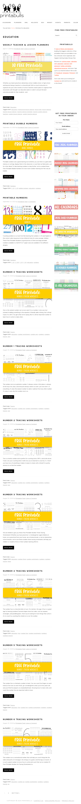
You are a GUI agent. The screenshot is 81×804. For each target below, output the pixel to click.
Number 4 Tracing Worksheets (23, 571)
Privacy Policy (68, 800)
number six (21, 782)
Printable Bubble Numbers (20, 123)
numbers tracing (8, 635)
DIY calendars (59, 63)
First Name (66, 120)
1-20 (16, 188)
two (9, 485)
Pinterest (72, 73)
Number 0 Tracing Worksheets (23, 272)
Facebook (59, 73)
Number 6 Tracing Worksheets (23, 719)
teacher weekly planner (40, 112)
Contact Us (57, 81)
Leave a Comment (29, 48)
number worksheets (24, 334)
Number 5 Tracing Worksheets (23, 645)
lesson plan (38, 109)
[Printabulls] (12, 19)
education (14, 109)
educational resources (60, 68)
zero (9, 336)
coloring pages (66, 61)
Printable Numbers (15, 198)
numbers (38, 188)
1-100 (17, 262)
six (8, 784)
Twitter (56, 75)
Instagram (66, 73)
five (19, 707)
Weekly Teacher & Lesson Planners (26, 45)
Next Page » (16, 793)
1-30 (24, 262)
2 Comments (32, 201)
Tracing (12, 332)
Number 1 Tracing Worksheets (22, 346)
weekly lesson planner (15, 114)
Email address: (66, 126)
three (9, 561)
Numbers (13, 186)
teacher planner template (24, 112)
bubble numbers (23, 188)
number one (21, 408)
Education (13, 107)
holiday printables (66, 66)
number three (22, 559)
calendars (74, 61)
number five (24, 707)
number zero (34, 334)
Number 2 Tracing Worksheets (23, 420)
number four (24, 633)
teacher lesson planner (10, 112)
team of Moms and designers (64, 49)
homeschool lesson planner (26, 109)
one (9, 411)
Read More (8, 98)
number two (21, 482)
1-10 (12, 188)
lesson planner (46, 109)
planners (66, 63)
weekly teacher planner (30, 114)
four (19, 633)
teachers (5, 114)
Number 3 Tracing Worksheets (23, 494)
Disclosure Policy (52, 800)
